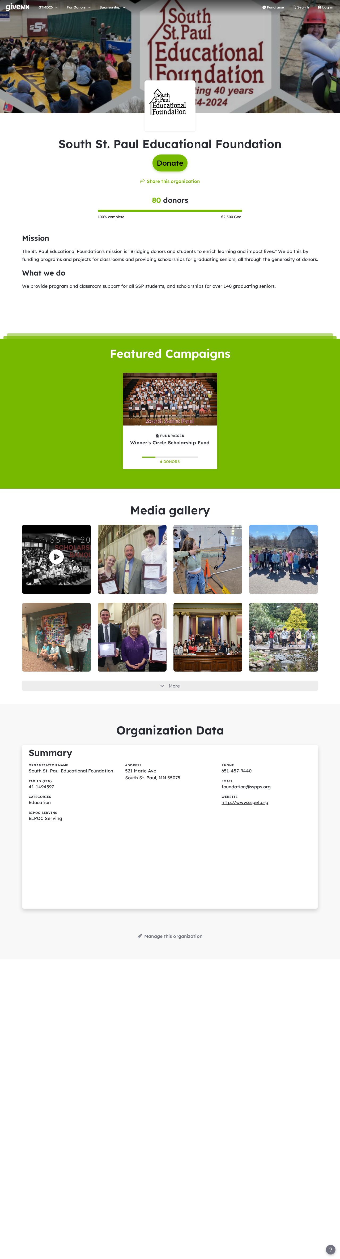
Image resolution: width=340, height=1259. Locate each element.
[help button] (330, 1249)
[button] (56, 556)
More (174, 686)
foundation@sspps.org (246, 786)
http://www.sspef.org (245, 802)
